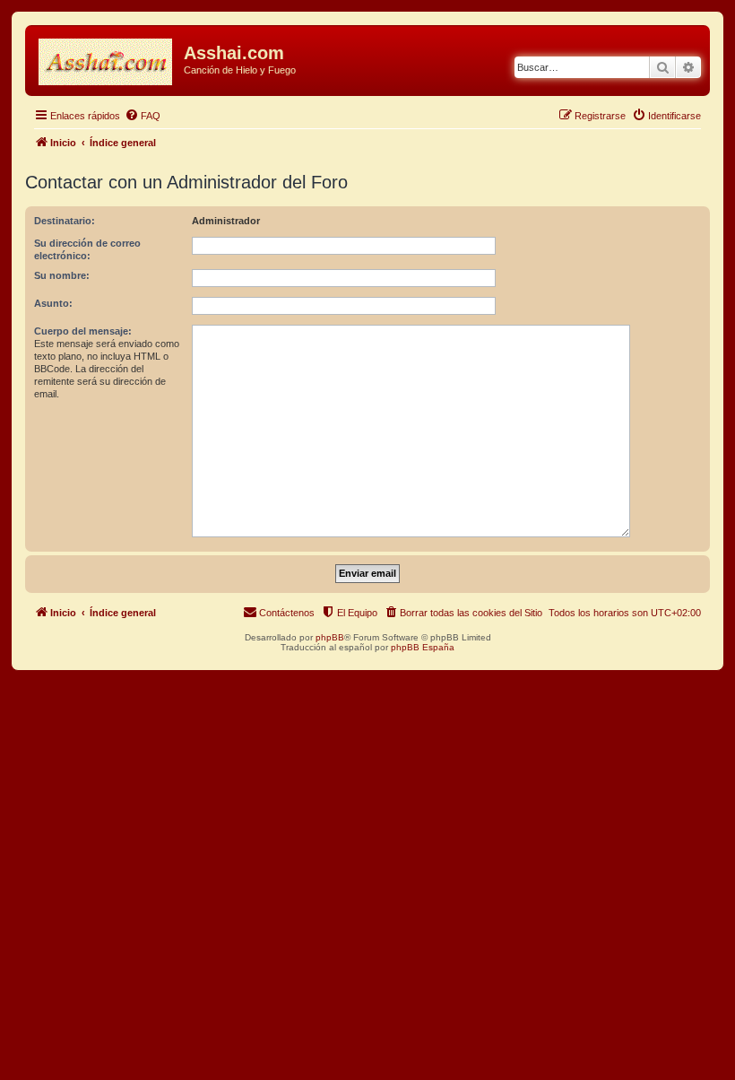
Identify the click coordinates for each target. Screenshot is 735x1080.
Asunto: (53, 303)
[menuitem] (142, 115)
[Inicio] (107, 58)
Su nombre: (62, 275)
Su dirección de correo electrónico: (87, 249)
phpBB (330, 637)
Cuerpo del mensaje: (83, 331)
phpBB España (422, 647)
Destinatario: (64, 220)
